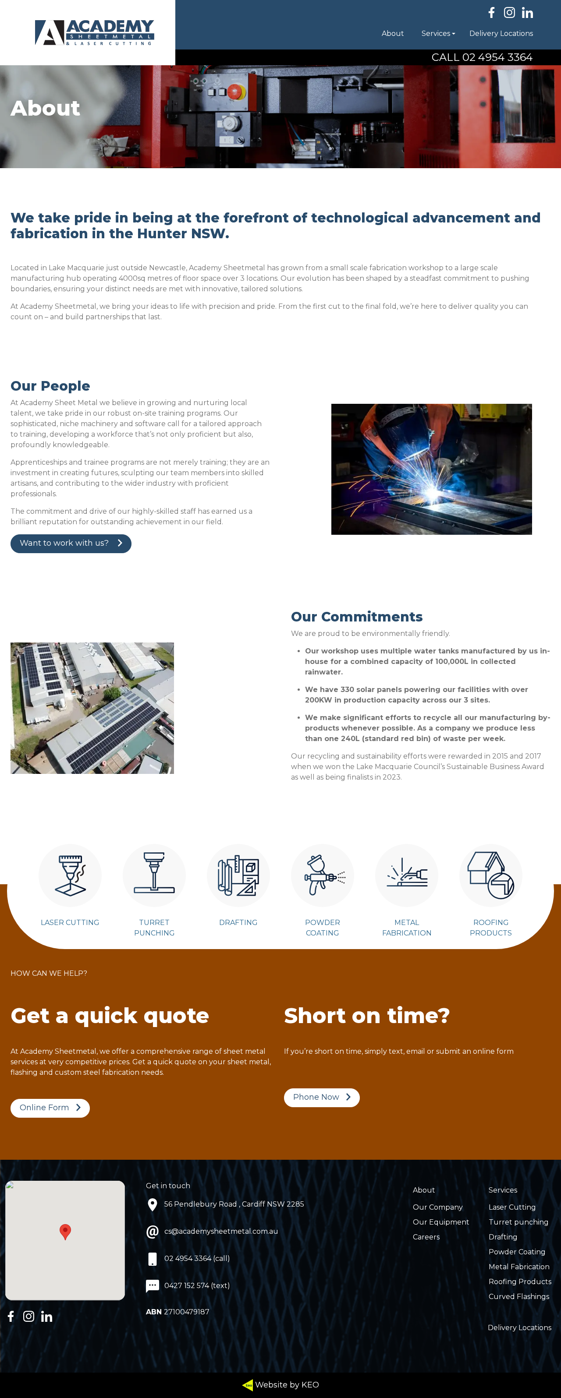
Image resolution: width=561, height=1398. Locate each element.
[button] (413, 33)
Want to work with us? (65, 543)
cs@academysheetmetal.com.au (221, 1231)
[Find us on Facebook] (491, 12)
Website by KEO (286, 1385)
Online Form (44, 1107)
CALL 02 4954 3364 (482, 57)
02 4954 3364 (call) (197, 1258)
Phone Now (316, 1097)
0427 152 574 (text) (197, 1286)
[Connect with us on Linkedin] (527, 12)
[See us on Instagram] (509, 12)
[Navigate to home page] (87, 32)
